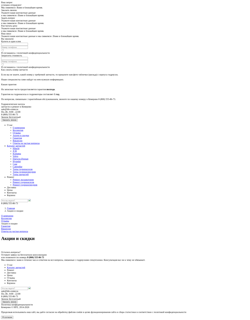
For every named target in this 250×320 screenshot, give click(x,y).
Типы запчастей (21, 174)
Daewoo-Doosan (20, 159)
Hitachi (16, 148)
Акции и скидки (21, 135)
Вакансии (17, 140)
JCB (15, 151)
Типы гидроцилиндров (24, 172)
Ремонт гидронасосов (23, 182)
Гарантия (17, 138)
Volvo (15, 156)
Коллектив (18, 130)
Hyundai (17, 161)
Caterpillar (17, 166)
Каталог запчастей (16, 146)
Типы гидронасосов (23, 169)
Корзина (11, 195)
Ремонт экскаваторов (23, 179)
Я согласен (7, 317)
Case (15, 164)
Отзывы (17, 133)
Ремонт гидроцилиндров (25, 185)
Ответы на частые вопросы (26, 143)
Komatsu (17, 153)
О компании (19, 127)
